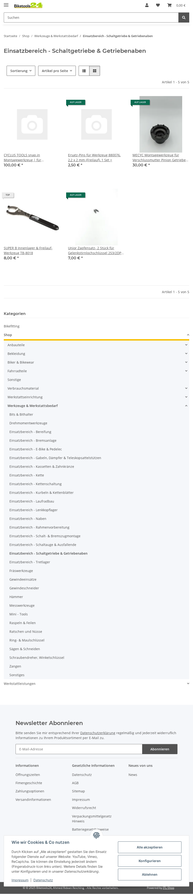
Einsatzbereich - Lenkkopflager (33, 510)
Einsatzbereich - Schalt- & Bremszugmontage (44, 536)
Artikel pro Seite (55, 71)
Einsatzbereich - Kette (26, 475)
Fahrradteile (17, 371)
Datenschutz (43, 880)
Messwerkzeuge (22, 605)
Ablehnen (149, 874)
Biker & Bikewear (21, 362)
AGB (75, 783)
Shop (8, 335)
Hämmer (16, 597)
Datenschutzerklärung (97, 733)
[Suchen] (183, 17)
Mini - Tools (18, 614)
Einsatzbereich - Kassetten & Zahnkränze (41, 466)
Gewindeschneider (24, 588)
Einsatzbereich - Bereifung (30, 432)
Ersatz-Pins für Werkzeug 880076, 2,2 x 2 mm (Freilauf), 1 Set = (94, 157)
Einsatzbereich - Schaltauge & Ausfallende (42, 544)
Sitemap (78, 791)
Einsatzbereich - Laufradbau (31, 501)
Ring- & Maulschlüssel (26, 640)
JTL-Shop (168, 888)
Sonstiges (16, 675)
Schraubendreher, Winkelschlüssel (36, 657)
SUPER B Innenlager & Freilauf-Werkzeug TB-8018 (28, 250)
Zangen (15, 666)
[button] (146, 5)
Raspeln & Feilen (22, 623)
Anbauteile (16, 345)
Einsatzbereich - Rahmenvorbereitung (39, 527)
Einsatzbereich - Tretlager (29, 562)
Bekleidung (16, 353)
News (133, 774)
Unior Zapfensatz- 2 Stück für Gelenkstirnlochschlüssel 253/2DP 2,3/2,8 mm (94, 250)
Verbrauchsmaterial (23, 388)
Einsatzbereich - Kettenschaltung (35, 484)
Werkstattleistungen (20, 683)
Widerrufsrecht (84, 808)
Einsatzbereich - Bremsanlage (32, 440)
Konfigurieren (150, 861)
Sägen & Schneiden (24, 649)
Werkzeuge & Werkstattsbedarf (33, 405)
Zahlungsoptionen (30, 791)
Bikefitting (12, 326)
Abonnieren (159, 749)
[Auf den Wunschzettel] (52, 104)
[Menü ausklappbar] (6, 3)
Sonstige (14, 379)
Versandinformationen (33, 799)
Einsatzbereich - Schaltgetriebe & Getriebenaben (48, 553)
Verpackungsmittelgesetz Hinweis (92, 818)
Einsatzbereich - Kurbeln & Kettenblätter (41, 492)
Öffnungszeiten (28, 774)
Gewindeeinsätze (22, 579)
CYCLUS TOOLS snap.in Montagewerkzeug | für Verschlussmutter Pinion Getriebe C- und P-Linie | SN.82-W (30, 157)
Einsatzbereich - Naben (27, 518)
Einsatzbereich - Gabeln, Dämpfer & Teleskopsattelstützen (55, 458)
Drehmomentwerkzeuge (28, 423)
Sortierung (19, 71)
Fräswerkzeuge (21, 570)
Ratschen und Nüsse (25, 631)
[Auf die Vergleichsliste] (40, 104)
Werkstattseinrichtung (25, 397)
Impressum (20, 880)
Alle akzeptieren (150, 847)
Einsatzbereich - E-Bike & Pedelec (35, 449)
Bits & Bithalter (21, 414)
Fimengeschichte (29, 783)
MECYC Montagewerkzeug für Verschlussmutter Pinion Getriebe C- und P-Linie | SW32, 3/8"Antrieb (160, 157)
